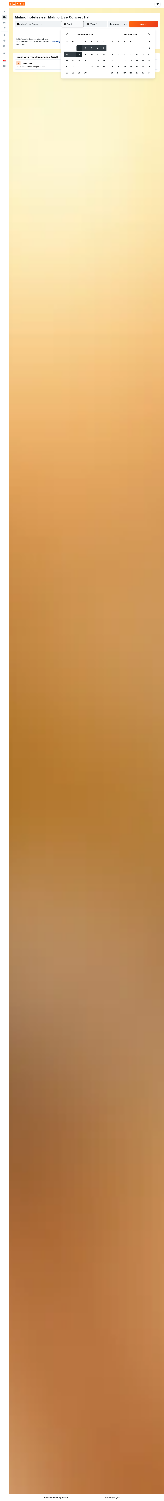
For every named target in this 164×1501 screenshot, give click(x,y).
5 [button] (103, 48)
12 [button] (104, 54)
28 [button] (73, 72)
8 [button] (79, 54)
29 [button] (79, 72)
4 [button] (97, 48)
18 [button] (98, 60)
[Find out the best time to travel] (4, 46)
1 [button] (79, 48)
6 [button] (67, 54)
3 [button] (91, 48)
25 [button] (97, 66)
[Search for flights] (4, 11)
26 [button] (104, 66)
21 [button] (73, 66)
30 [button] (85, 72)
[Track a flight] (4, 40)
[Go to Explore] (4, 35)
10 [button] (91, 54)
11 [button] (97, 54)
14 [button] (73, 60)
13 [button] (67, 60)
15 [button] (79, 60)
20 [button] (67, 66)
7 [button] (73, 54)
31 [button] (149, 72)
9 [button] (85, 54)
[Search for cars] (4, 22)
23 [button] (85, 66)
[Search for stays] (4, 17)
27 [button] (67, 72)
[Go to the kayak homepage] (17, 4)
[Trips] (4, 53)
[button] (4, 4)
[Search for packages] (4, 28)
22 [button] (79, 66)
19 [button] (104, 60)
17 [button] (91, 60)
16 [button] (85, 60)
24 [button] (91, 66)
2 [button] (85, 48)
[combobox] (40, 24)
